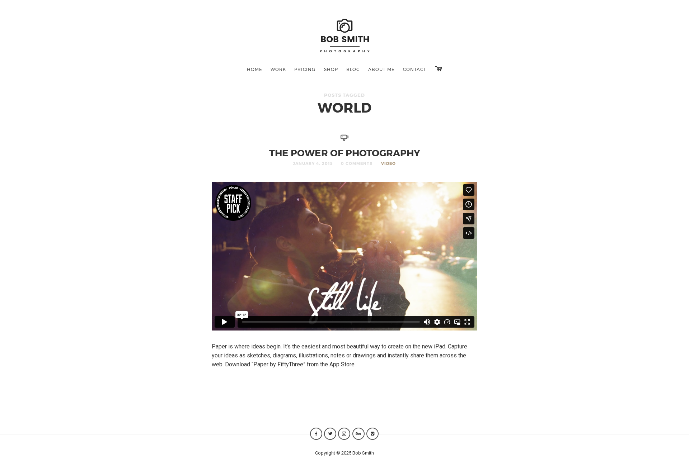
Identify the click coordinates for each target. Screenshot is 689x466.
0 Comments (356, 163)
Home (254, 69)
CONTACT (414, 69)
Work (278, 69)
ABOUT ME (381, 69)
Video (388, 163)
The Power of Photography (344, 152)
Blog (353, 69)
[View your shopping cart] (438, 69)
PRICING (304, 69)
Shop (331, 69)
